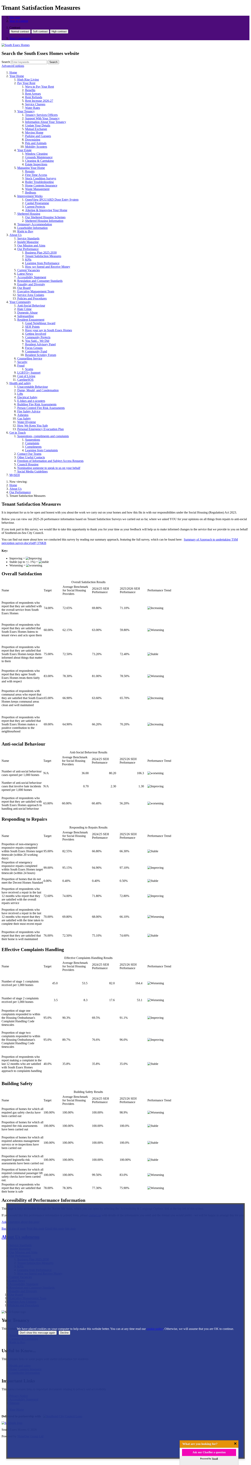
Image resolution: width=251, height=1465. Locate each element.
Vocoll (215, 1458)
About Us (15, 488)
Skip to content (18, 21)
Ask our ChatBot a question (209, 1452)
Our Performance (20, 492)
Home (13, 485)
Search (6, 62)
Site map (14, 17)
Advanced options (13, 65)
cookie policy (154, 1328)
